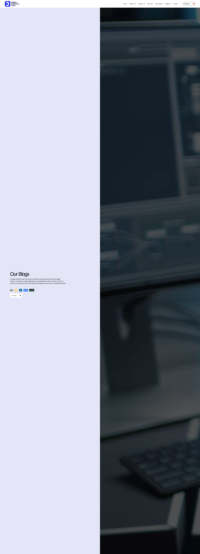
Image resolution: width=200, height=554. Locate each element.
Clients (175, 3)
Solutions (140, 3)
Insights (167, 3)
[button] (122, 518)
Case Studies (159, 3)
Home (125, 3)
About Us (150, 3)
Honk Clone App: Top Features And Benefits (121, 413)
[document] (100, 535)
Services (131, 3)
